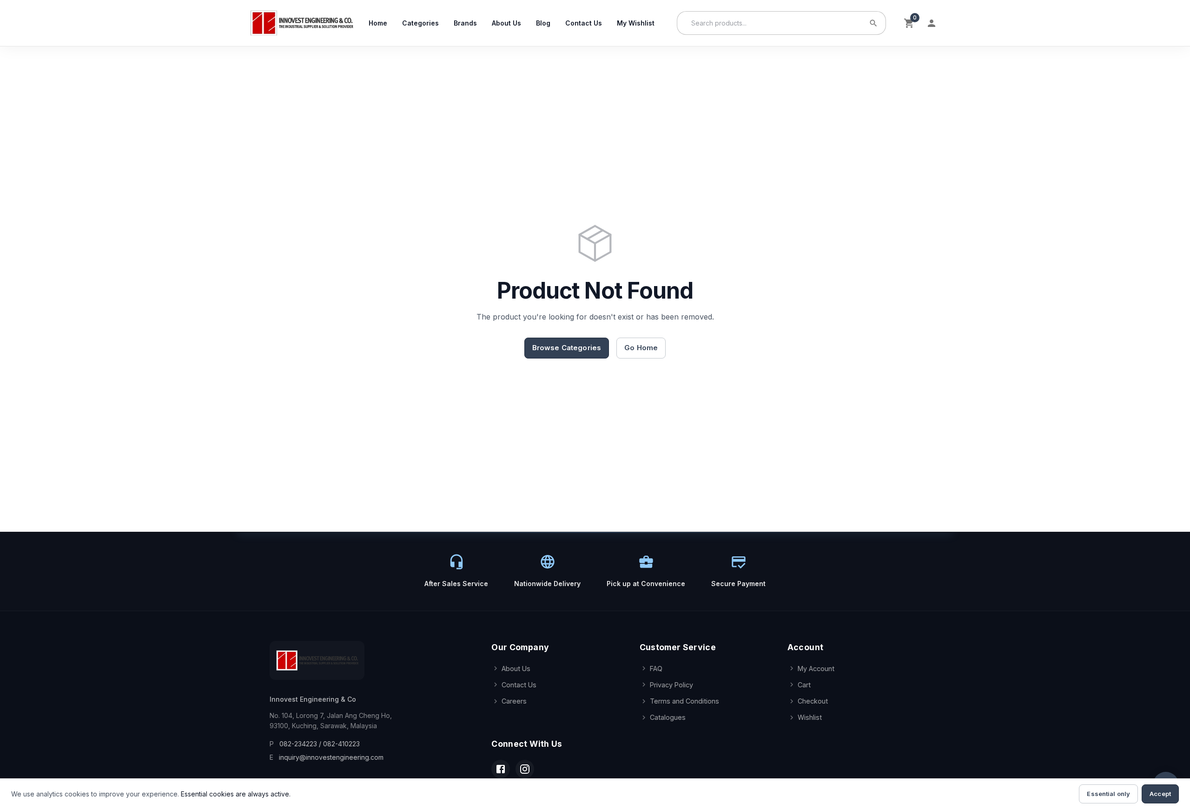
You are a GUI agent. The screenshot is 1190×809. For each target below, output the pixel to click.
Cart (804, 685)
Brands (465, 23)
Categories (420, 23)
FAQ (656, 668)
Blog (543, 23)
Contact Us (583, 23)
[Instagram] (525, 769)
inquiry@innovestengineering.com (331, 757)
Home (378, 23)
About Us (506, 23)
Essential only (1108, 793)
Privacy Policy (671, 685)
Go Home (641, 347)
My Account (816, 668)
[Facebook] (500, 769)
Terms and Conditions (684, 701)
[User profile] (931, 23)
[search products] (873, 23)
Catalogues (668, 717)
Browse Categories (567, 347)
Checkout (813, 701)
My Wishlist (635, 23)
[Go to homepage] (301, 23)
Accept (1160, 793)
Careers (514, 701)
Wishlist (810, 717)
